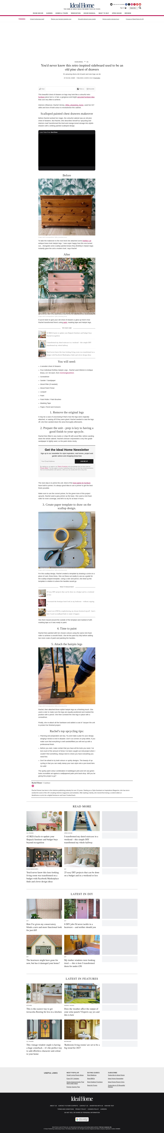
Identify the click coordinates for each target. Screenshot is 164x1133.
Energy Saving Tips (73, 1087)
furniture (41, 97)
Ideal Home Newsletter (115, 1078)
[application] (66, 150)
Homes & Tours (62, 13)
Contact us (84, 1105)
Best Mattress (91, 1075)
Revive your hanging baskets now (61, 19)
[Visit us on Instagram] (132, 4)
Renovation (76, 13)
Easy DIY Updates (73, 1078)
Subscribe (133, 8)
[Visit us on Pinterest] (134, 4)
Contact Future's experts (68, 1105)
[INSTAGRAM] (33, 786)
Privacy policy (80, 1109)
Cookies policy (93, 1109)
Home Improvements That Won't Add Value (75, 1082)
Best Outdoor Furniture (95, 1082)
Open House (117, 13)
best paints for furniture (81, 483)
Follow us (81, 89)
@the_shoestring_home (74, 105)
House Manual (90, 13)
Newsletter (91, 89)
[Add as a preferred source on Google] (82, 1119)
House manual (79, 61)
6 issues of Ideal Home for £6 (135, 19)
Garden (49, 13)
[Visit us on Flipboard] (137, 4)
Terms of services (63, 466)
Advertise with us (96, 1105)
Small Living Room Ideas (75, 1075)
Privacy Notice (44, 468)
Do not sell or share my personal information (82, 1112)
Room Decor (38, 13)
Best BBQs (91, 1078)
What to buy (104, 13)
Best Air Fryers (92, 1085)
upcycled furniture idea (85, 97)
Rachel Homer (70, 78)
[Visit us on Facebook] (126, 4)
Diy (87, 61)
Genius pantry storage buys (110, 19)
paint (65, 322)
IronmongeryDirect (67, 373)
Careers (103, 1109)
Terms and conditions (65, 1109)
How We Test (109, 1105)
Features (97, 78)
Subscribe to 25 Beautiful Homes (116, 1086)
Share (43, 89)
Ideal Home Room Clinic (116, 1082)
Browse (128, 13)
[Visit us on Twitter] (129, 4)
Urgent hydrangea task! (37, 19)
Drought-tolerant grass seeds (87, 19)
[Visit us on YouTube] (140, 4)
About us (53, 1105)
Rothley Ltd (86, 241)
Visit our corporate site (105, 1127)
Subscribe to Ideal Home (116, 1075)
